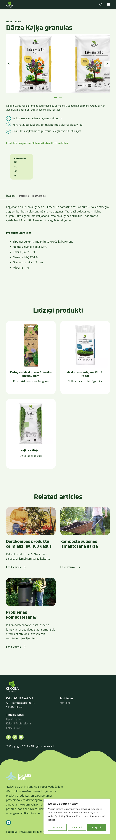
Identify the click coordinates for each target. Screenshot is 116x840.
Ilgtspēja (11, 831)
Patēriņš (24, 196)
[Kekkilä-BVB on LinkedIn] (8, 822)
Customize (57, 827)
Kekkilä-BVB (13, 728)
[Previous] (9, 64)
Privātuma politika (30, 831)
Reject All (77, 827)
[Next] (107, 64)
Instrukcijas (39, 196)
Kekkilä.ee (15, 5)
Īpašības (11, 196)
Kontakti (65, 702)
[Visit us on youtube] (21, 737)
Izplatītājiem (14, 719)
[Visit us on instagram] (14, 737)
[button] (101, 4)
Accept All (97, 827)
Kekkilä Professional (19, 723)
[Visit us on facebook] (8, 737)
